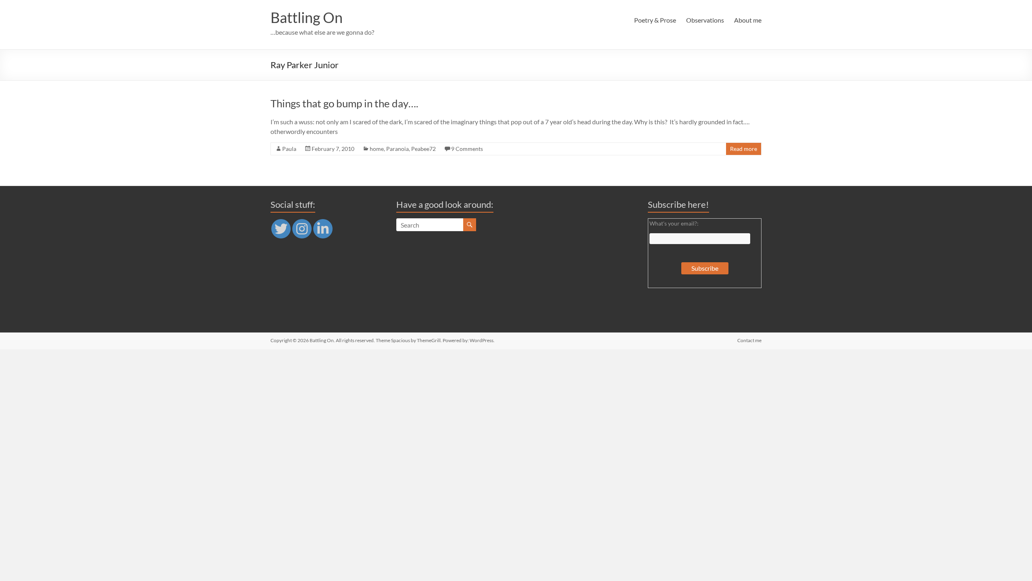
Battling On (306, 17)
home (377, 148)
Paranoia (397, 148)
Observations (705, 20)
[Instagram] (302, 228)
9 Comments (467, 148)
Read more (743, 148)
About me (748, 20)
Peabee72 (423, 148)
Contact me (749, 340)
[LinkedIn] (323, 228)
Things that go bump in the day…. (344, 103)
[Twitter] (281, 228)
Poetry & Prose (655, 20)
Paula (289, 148)
